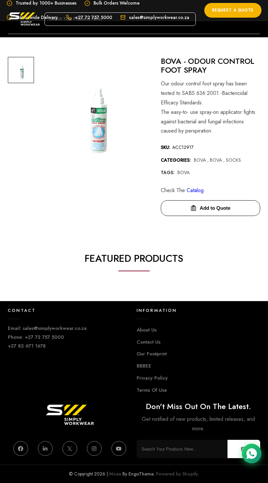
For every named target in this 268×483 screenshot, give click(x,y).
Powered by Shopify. (177, 474)
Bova (200, 160)
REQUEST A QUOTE (233, 10)
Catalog (195, 190)
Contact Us (148, 342)
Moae (115, 474)
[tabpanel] (21, 71)
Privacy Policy (152, 378)
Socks (233, 160)
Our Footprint (152, 353)
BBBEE (144, 365)
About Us (147, 329)
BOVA (216, 160)
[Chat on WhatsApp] (251, 453)
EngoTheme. (141, 474)
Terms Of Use (152, 390)
